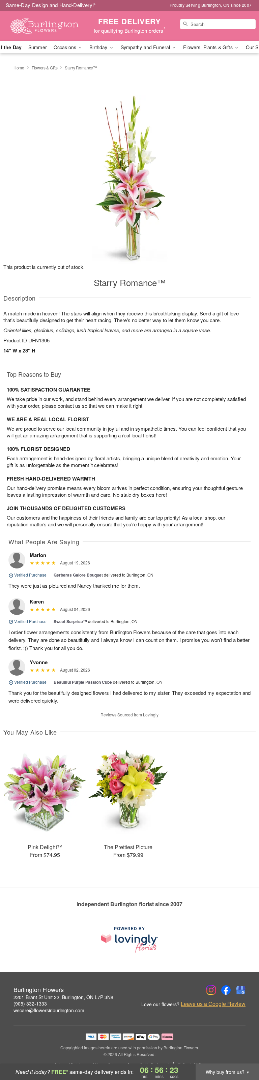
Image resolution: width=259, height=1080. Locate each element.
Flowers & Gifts (45, 67)
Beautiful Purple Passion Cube (83, 682)
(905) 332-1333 (30, 1003)
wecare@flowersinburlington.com (48, 1010)
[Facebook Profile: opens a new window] (226, 990)
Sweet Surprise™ (70, 621)
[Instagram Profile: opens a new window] (211, 990)
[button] (241, 1051)
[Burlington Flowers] (44, 26)
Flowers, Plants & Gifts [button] (208, 47)
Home (18, 67)
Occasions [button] (66, 47)
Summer (37, 47)
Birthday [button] (99, 47)
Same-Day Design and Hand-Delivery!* (51, 4)
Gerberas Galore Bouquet (78, 575)
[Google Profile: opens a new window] (241, 990)
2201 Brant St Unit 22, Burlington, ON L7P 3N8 (63, 997)
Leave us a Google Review (213, 1004)
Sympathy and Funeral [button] (146, 47)
